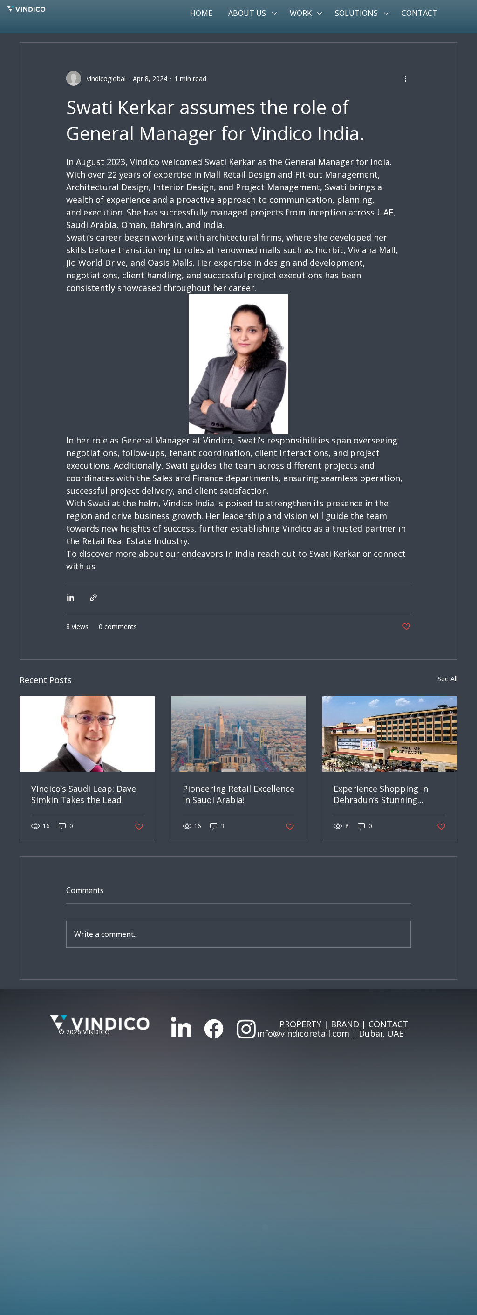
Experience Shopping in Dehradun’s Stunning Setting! (381, 794)
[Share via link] (93, 597)
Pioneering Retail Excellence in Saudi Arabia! (238, 794)
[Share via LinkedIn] (70, 597)
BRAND (345, 1024)
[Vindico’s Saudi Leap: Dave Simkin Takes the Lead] (87, 734)
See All (447, 678)
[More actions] (405, 78)
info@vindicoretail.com (303, 1033)
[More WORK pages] (319, 13)
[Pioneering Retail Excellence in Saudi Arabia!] (238, 734)
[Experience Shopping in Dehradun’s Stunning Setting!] (389, 734)
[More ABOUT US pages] (274, 13)
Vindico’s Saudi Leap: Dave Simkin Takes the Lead (83, 794)
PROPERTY (301, 1024)
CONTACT (388, 1024)
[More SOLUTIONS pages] (386, 13)
